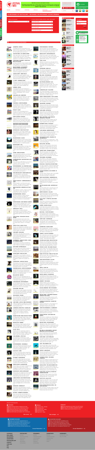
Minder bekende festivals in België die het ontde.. (17, 406)
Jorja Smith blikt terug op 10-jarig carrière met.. (18, 424)
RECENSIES (22, 441)
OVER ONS (9, 444)
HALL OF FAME (63, 436)
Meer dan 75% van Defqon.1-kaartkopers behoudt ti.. (72, 407)
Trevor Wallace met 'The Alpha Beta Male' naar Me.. (59, 423)
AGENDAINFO (63, 433)
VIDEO (47, 441)
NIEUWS (22, 435)
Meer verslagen (52, 414)
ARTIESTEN (22, 438)
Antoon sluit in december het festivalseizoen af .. (18, 420)
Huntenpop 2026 (39, 408)
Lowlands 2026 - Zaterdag (41, 406)
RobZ (82, 38)
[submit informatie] (68, 8)
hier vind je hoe (43, 6)
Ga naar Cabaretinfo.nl (78, 428)
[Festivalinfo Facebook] (77, 11)
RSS (8, 445)
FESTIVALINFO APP (11, 440)
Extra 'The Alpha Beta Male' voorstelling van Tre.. (58, 420)
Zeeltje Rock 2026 (39, 410)
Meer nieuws (26, 414)
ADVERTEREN (10, 438)
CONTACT (9, 442)
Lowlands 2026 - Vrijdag (41, 409)
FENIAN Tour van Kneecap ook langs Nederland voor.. (19, 426)
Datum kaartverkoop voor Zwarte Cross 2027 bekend (72, 406)
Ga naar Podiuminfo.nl (37, 428)
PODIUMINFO (36, 433)
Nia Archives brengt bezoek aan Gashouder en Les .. (19, 423)
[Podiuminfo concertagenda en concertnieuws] (1, 15)
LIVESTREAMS (36, 438)
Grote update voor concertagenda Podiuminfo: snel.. (59, 426)
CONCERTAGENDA (37, 436)
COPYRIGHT (10, 433)
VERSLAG (22, 439)
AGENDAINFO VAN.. (64, 435)
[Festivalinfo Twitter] (83, 11)
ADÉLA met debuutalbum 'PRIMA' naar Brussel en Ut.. (19, 422)
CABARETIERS (49, 438)
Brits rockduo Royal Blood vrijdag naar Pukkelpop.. (17, 410)
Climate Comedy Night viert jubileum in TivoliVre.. (58, 422)
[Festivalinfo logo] (13, 4)
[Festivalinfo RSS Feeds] (87, 11)
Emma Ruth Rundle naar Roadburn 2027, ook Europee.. (18, 411)
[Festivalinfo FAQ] (1, 38)
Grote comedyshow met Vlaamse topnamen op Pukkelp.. (60, 424)
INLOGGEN (82, 4)
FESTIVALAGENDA (24, 436)
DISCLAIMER (10, 435)
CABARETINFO (50, 433)
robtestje (81, 36)
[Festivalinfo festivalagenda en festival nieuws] (1, 5)
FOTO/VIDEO (23, 443)
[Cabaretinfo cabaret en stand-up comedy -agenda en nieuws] (1, 23)
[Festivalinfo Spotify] (80, 11)
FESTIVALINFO (23, 433)
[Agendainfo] (1, 32)
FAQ (8, 447)
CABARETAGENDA (50, 436)
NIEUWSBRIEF (79, 19)
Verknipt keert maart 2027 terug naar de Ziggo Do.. (17, 409)
